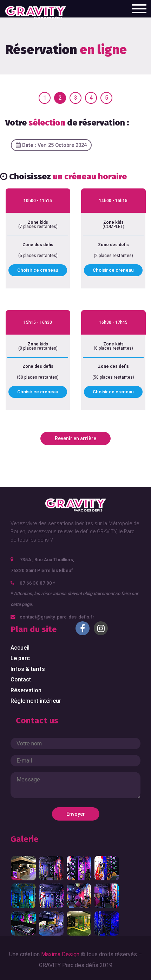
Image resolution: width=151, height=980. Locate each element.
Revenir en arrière (75, 438)
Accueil (20, 647)
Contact (21, 679)
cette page (21, 604)
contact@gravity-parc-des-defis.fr (57, 617)
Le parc (20, 658)
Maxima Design (60, 954)
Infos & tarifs (28, 669)
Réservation (26, 690)
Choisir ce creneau (37, 270)
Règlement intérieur (36, 701)
